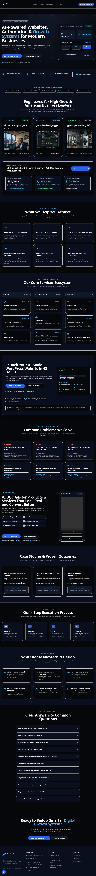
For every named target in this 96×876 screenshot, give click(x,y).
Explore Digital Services (32, 56)
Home (29, 4)
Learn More (25, 301)
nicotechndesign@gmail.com (35, 855)
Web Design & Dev (54, 855)
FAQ (56, 4)
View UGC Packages (30, 536)
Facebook (78, 855)
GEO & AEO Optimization (56, 865)
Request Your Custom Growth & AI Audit (80, 168)
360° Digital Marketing (55, 867)
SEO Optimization (54, 862)
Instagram (78, 861)
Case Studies (49, 4)
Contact (61, 4)
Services (35, 4)
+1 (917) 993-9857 (32, 858)
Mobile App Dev (54, 858)
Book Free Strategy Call (86, 4)
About (42, 4)
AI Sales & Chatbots (55, 860)
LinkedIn (77, 858)
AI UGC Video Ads (54, 870)
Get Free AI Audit (59, 838)
